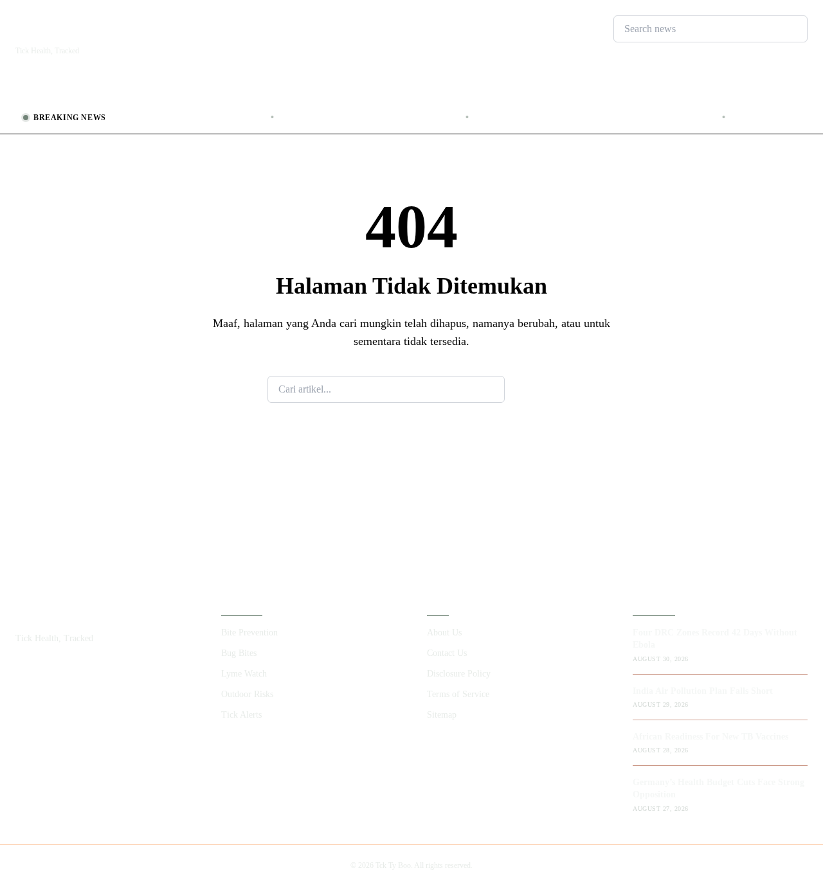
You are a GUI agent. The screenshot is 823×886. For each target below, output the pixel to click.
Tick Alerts (336, 89)
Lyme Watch (189, 89)
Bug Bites (123, 89)
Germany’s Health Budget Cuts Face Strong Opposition (568, 117)
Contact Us (447, 653)
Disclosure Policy (459, 673)
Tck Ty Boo (73, 30)
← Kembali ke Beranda (411, 448)
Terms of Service (458, 694)
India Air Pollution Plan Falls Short (155, 117)
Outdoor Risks (264, 89)
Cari (530, 389)
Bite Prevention (51, 89)
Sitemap (442, 715)
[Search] (634, 52)
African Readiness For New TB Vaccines (342, 117)
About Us (444, 632)
